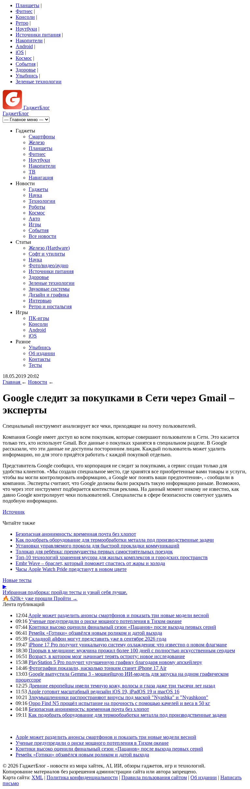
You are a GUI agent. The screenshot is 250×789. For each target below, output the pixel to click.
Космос (24, 58)
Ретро (22, 23)
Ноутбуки (26, 29)
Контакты (39, 359)
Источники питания (38, 34)
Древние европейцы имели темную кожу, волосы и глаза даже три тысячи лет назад (122, 685)
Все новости (42, 236)
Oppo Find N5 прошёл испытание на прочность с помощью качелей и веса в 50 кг (119, 703)
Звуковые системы (49, 289)
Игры (35, 224)
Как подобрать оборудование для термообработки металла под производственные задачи (115, 540)
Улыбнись (27, 75)
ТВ (32, 171)
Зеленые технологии (39, 81)
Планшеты (27, 5)
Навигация (41, 177)
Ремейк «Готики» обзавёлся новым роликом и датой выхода (95, 633)
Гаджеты (38, 189)
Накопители (29, 40)
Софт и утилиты (47, 253)
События (25, 64)
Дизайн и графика (49, 295)
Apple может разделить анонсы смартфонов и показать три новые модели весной (118, 615)
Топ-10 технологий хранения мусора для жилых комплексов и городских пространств (112, 557)
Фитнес (24, 11)
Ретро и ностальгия (50, 306)
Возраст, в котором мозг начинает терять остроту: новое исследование (107, 656)
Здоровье (26, 70)
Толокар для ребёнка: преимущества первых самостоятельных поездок (94, 551)
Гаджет (36, 107)
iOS (20, 52)
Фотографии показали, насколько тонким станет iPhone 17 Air (97, 668)
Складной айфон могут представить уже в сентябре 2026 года (97, 639)
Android (24, 46)
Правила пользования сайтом (154, 777)
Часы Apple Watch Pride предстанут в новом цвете (71, 569)
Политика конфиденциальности (82, 777)
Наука (35, 195)
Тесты (35, 365)
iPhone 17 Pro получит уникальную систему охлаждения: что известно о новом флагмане (128, 644)
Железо (37, 142)
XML (37, 777)
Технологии (42, 201)
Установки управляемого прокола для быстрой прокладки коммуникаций (97, 545)
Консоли (25, 17)
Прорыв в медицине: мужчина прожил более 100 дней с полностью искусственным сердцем (132, 650)
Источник (14, 512)
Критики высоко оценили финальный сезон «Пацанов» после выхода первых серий (122, 627)
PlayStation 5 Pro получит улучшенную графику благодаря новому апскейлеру (115, 662)
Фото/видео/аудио (48, 265)
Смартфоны (42, 136)
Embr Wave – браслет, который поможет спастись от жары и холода (90, 563)
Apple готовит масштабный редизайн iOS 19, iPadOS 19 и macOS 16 (103, 691)
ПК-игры (39, 318)
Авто (34, 218)
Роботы (37, 207)
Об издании (42, 353)
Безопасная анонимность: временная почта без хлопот (76, 534)
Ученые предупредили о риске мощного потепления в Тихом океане (105, 621)
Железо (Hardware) (49, 248)
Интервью (40, 300)
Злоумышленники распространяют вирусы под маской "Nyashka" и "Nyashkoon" (118, 697)
